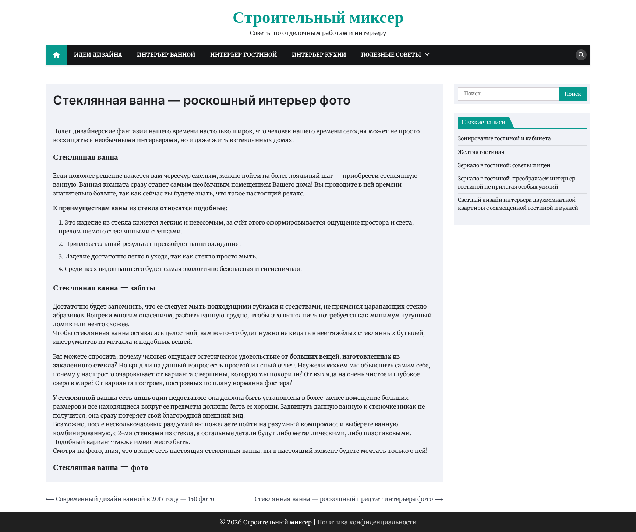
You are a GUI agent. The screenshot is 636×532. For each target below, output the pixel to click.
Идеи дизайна (98, 54)
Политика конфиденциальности (367, 522)
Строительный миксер (318, 18)
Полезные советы (391, 54)
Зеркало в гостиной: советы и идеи (504, 165)
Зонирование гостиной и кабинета (504, 138)
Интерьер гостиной (243, 54)
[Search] (581, 54)
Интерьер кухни (319, 54)
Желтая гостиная (481, 152)
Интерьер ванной (166, 54)
